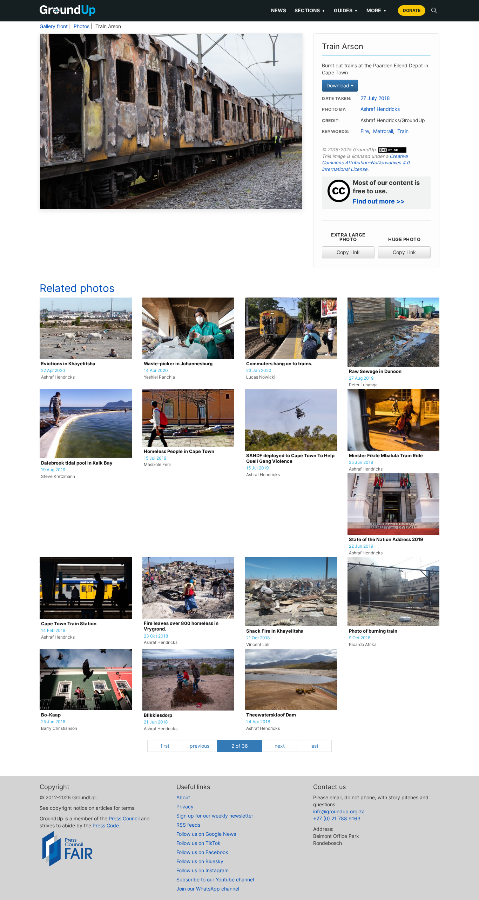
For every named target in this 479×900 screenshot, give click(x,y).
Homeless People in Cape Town (179, 451)
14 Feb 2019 (53, 630)
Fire (364, 131)
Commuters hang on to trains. (279, 363)
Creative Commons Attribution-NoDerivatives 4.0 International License (366, 162)
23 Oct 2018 (156, 636)
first (165, 746)
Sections (310, 10)
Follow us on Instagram (202, 870)
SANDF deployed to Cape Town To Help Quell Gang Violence (290, 458)
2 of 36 (239, 746)
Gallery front (54, 26)
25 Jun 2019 (361, 462)
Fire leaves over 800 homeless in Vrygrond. (181, 626)
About (183, 797)
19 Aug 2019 (53, 469)
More (376, 10)
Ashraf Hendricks (380, 109)
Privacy (185, 806)
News (278, 10)
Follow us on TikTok (198, 843)
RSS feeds (188, 825)
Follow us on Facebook (202, 852)
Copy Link (348, 252)
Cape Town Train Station (68, 623)
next (280, 746)
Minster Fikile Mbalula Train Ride (386, 455)
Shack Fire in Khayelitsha (275, 631)
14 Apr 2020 (156, 370)
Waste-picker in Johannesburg (178, 363)
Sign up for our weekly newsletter (214, 816)
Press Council (124, 818)
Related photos (77, 288)
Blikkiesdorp (158, 715)
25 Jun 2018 (53, 721)
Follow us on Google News (206, 834)
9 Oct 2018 (359, 637)
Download (338, 85)
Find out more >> (379, 201)
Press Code (106, 825)
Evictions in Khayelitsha (68, 363)
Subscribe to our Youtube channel (215, 879)
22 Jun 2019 (361, 546)
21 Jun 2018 (156, 722)
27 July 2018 (375, 98)
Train (403, 131)
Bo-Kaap (51, 715)
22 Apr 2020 (53, 370)
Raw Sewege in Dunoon (375, 371)
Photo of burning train (373, 631)
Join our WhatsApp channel (207, 889)
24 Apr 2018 (258, 721)
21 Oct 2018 (258, 637)
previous (199, 746)
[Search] (434, 10)
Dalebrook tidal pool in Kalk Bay (77, 463)
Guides (346, 10)
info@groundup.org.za (339, 811)
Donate (411, 10)
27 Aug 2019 (361, 378)
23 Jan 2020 (258, 370)
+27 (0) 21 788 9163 (336, 818)
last (314, 746)
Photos (81, 26)
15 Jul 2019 (155, 458)
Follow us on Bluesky (199, 861)
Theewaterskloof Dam (271, 715)
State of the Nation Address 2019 (386, 539)
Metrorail (383, 131)
